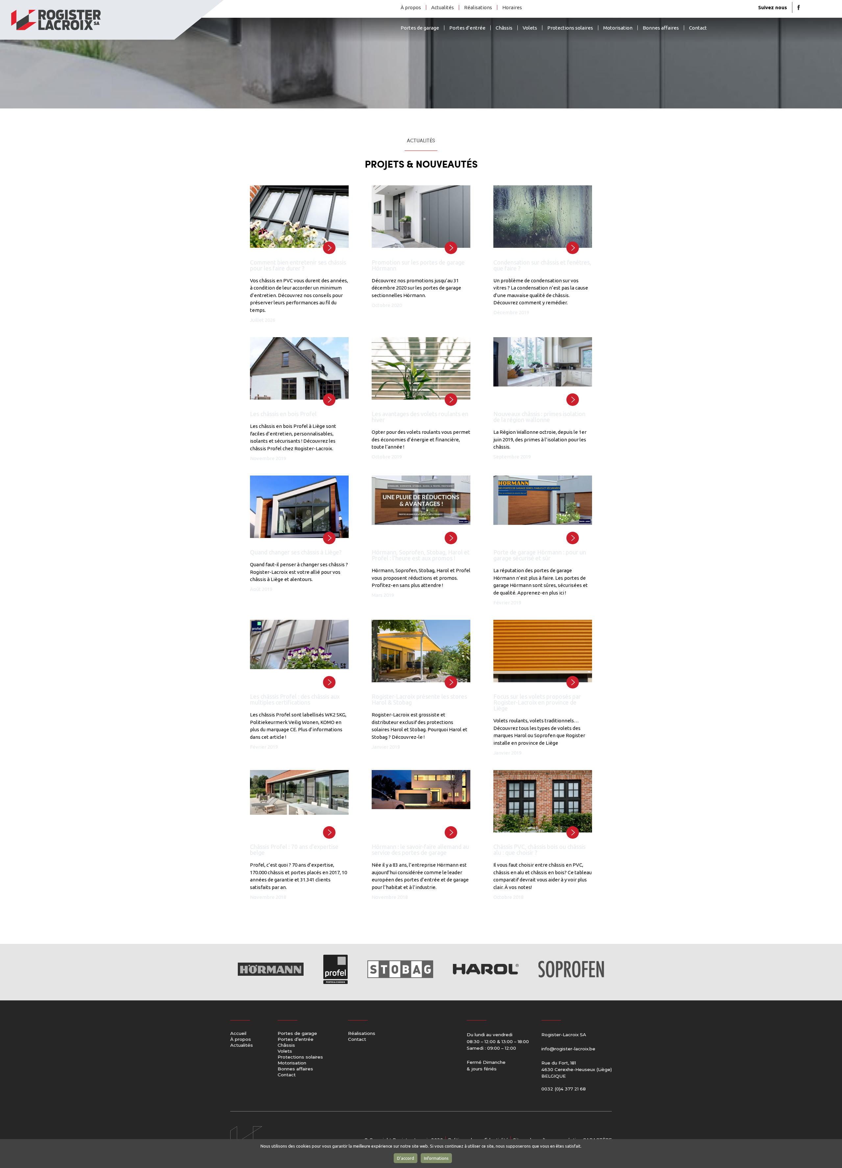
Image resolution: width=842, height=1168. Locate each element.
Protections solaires (570, 27)
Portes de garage (420, 27)
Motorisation (617, 27)
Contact (698, 27)
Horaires (512, 7)
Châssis (504, 27)
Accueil (238, 1033)
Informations (436, 1158)
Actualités (442, 7)
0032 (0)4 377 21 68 (563, 1088)
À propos (411, 7)
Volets (530, 27)
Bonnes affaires (661, 27)
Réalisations (478, 7)
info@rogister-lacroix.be (568, 1048)
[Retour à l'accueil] (112, 20)
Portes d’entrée (467, 27)
